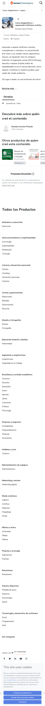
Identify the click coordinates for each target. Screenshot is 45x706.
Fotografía (6, 328)
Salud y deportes (10, 586)
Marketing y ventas (11, 480)
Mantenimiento (8, 469)
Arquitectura (7, 359)
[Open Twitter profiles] (10, 658)
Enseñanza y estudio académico (17, 374)
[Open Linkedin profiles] (15, 658)
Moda (4, 516)
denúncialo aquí (8, 185)
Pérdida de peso (9, 589)
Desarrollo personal (11, 277)
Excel (4, 617)
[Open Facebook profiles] (4, 658)
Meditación (7, 249)
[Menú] (4, 3)
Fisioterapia (7, 597)
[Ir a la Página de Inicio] (21, 3)
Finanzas (6, 434)
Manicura (6, 508)
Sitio (4, 625)
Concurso (6, 378)
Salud (4, 601)
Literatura (6, 402)
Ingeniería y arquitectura (13, 355)
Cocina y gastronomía (12, 292)
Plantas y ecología (11, 551)
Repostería (7, 296)
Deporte (6, 593)
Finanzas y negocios (11, 422)
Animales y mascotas (12, 222)
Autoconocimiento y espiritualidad (18, 237)
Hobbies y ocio (9, 449)
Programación (8, 621)
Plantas (5, 559)
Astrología (6, 241)
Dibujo (5, 535)
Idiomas (5, 394)
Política (5, 406)
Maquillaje (6, 512)
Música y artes (9, 527)
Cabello (5, 500)
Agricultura (7, 555)
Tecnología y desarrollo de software (20, 613)
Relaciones (7, 570)
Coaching (6, 273)
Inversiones (7, 438)
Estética (5, 504)
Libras (4, 398)
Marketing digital (9, 484)
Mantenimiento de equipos (15, 465)
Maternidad (7, 343)
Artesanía (6, 531)
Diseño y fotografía (11, 320)
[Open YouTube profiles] (21, 658)
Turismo (5, 453)
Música (5, 539)
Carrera (5, 269)
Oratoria (5, 281)
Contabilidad (7, 426)
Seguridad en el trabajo (12, 363)
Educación (6, 386)
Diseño (5, 324)
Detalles (8, 96)
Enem (4, 390)
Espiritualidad (8, 245)
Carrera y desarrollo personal (16, 265)
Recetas (5, 308)
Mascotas (6, 226)
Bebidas (5, 300)
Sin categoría (8, 636)
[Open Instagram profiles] (26, 658)
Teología (6, 253)
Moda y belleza (9, 496)
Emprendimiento (9, 430)
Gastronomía (7, 304)
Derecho (5, 382)
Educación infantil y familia (15, 339)
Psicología (6, 410)
